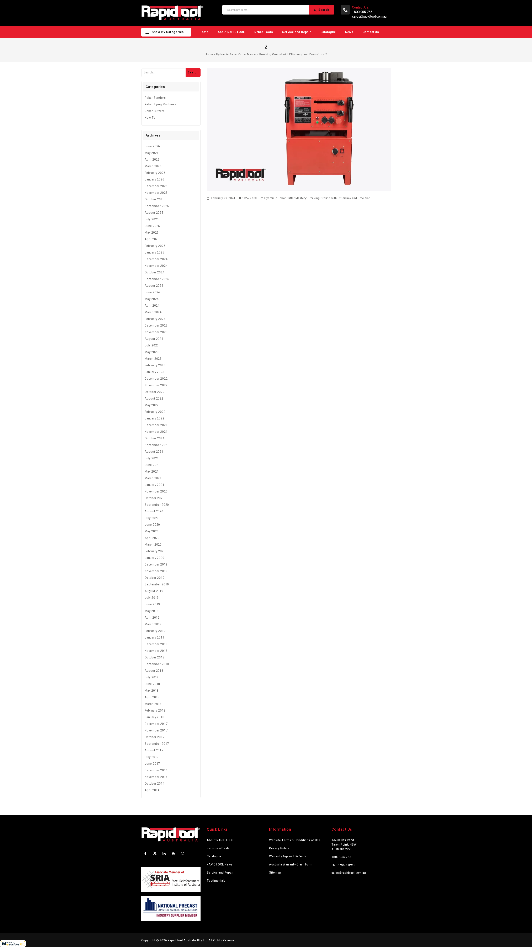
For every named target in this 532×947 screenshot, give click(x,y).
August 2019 (154, 591)
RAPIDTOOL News (220, 864)
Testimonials (216, 881)
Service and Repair (296, 32)
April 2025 (152, 239)
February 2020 (155, 551)
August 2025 (154, 213)
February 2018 (155, 710)
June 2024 (152, 292)
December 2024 (156, 259)
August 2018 (154, 671)
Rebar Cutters (155, 111)
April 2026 (152, 159)
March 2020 (153, 544)
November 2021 (156, 432)
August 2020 (154, 511)
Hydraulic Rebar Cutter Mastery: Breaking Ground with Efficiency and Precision (269, 54)
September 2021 (157, 445)
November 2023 (156, 332)
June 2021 (152, 465)
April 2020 (152, 538)
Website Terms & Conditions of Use (294, 840)
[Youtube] (173, 853)
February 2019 (155, 631)
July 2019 (152, 598)
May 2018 (152, 691)
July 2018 (152, 677)
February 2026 (155, 173)
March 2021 (153, 478)
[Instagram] (183, 853)
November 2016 (156, 777)
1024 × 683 (249, 198)
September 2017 (157, 744)
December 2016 (156, 770)
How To (150, 118)
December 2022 (156, 379)
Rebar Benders (155, 98)
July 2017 (152, 757)
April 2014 (152, 790)
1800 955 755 (341, 857)
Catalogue (328, 32)
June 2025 (152, 226)
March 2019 (153, 624)
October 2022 (155, 392)
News (349, 32)
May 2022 (152, 405)
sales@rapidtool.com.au (369, 16)
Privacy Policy (279, 848)
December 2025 (156, 186)
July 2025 (152, 219)
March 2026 (153, 166)
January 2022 (154, 418)
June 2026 (152, 146)
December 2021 (156, 425)
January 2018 (154, 717)
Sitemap (275, 872)
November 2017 (156, 730)
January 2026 (154, 179)
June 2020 (152, 525)
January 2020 (154, 558)
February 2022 (155, 412)
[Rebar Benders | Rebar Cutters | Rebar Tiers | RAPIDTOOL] (172, 13)
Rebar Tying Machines (160, 104)
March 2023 (153, 359)
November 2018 (156, 651)
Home (204, 32)
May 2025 (152, 232)
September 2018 (157, 664)
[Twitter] (155, 854)
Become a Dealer (219, 848)
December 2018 (156, 644)
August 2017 (154, 750)
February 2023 (155, 365)
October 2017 (155, 737)
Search (323, 10)
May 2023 (152, 352)
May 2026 (152, 153)
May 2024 (152, 299)
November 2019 (156, 571)
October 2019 (155, 578)
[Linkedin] (164, 853)
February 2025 (155, 246)
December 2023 (156, 325)
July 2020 (152, 518)
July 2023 (152, 345)
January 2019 (154, 637)
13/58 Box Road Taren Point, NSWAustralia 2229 (344, 844)
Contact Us (371, 32)
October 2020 (155, 498)
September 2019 (157, 584)
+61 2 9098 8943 (343, 865)
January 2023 (154, 372)
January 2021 (154, 485)
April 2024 (152, 305)
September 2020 (157, 505)
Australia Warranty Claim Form (291, 864)
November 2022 (156, 385)
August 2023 (154, 339)
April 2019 (152, 617)
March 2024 (153, 312)
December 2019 (156, 564)
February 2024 (155, 319)
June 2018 (152, 684)
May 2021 (152, 471)
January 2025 (154, 252)
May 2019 (152, 611)
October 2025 (155, 199)
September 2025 (157, 206)
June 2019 (152, 604)
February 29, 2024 (223, 198)
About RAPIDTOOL (231, 32)
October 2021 (155, 438)
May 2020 (152, 531)
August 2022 (154, 398)
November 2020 (156, 491)
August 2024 (154, 286)
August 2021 (154, 452)
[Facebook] (145, 853)
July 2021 (152, 458)
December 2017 (156, 724)
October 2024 (155, 272)
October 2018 (155, 657)
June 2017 (152, 764)
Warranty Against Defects (287, 856)
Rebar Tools (263, 32)
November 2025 (156, 193)
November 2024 (156, 266)
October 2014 (155, 783)
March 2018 (153, 704)
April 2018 (152, 697)
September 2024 (157, 279)
